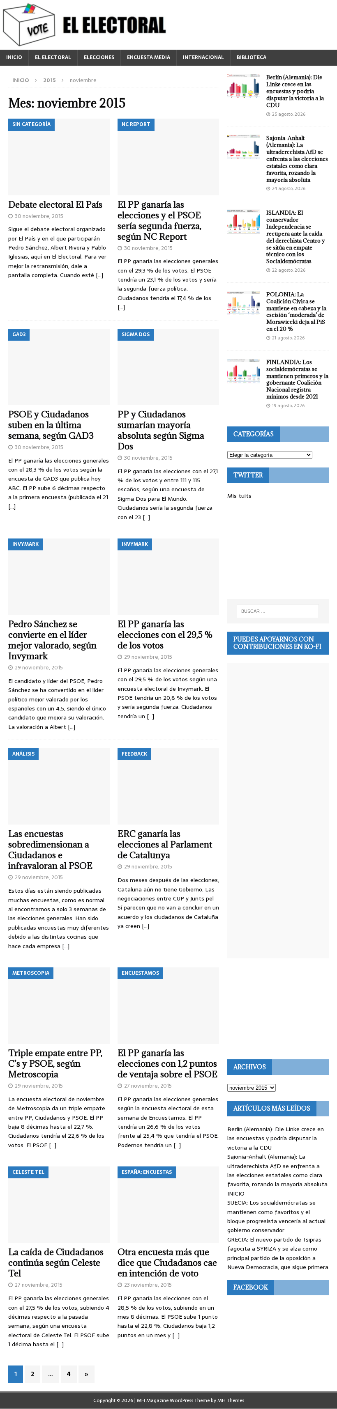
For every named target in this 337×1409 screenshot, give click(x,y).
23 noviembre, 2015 (148, 1285)
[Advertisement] (278, 550)
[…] (99, 275)
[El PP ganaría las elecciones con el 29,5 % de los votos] (168, 576)
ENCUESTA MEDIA (148, 57)
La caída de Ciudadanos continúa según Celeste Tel (56, 1262)
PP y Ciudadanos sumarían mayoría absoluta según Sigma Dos (161, 430)
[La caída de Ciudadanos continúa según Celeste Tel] (59, 1204)
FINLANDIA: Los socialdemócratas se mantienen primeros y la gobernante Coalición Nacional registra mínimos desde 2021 (297, 379)
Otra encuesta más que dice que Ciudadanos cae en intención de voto (167, 1262)
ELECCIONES (99, 57)
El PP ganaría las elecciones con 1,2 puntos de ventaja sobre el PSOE (167, 1063)
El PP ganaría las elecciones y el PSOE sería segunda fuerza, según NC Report (159, 220)
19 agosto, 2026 (288, 405)
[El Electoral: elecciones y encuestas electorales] (86, 45)
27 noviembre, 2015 (148, 1085)
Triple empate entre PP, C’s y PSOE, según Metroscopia (55, 1063)
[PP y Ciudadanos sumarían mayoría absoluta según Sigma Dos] (168, 367)
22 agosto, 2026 (288, 270)
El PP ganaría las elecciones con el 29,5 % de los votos (165, 635)
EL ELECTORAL (53, 57)
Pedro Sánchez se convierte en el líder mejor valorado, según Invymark (52, 640)
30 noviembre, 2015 (39, 216)
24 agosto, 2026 (288, 188)
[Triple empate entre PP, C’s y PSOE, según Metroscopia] (59, 1005)
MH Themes (230, 1400)
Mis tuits (239, 495)
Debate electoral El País (55, 204)
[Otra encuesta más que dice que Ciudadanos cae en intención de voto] (168, 1204)
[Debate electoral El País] (59, 157)
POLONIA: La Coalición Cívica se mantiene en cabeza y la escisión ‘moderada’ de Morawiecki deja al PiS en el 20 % (296, 311)
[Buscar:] (277, 611)
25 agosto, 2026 (288, 114)
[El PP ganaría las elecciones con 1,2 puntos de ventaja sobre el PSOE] (168, 1005)
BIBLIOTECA (251, 57)
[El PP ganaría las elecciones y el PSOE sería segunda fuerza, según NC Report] (168, 157)
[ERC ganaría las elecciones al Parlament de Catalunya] (168, 786)
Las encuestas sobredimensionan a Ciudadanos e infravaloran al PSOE (50, 849)
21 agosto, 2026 (288, 337)
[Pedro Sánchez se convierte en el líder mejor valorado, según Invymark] (59, 576)
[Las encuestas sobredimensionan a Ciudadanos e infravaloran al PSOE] (59, 786)
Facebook (250, 1287)
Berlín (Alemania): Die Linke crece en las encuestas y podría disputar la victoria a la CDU (295, 91)
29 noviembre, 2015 (39, 667)
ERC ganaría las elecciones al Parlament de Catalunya (165, 844)
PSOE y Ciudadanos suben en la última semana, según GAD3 (51, 425)
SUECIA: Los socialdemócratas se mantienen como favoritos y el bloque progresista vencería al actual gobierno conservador (276, 1216)
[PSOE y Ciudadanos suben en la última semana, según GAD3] (59, 367)
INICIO (14, 57)
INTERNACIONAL (203, 57)
